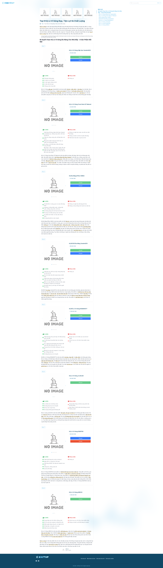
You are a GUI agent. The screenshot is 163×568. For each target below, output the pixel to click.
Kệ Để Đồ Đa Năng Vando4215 (106, 18)
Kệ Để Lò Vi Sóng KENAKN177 (106, 20)
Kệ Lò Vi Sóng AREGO (104, 25)
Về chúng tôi (83, 558)
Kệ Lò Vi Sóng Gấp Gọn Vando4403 (107, 14)
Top (42, 23)
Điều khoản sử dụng (91, 558)
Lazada (80, 60)
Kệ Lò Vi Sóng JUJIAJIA (104, 21)
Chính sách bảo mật (100, 558)
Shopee (80, 57)
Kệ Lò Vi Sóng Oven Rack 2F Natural (107, 15)
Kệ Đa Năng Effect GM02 (105, 17)
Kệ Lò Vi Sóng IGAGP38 (104, 23)
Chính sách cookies (110, 558)
